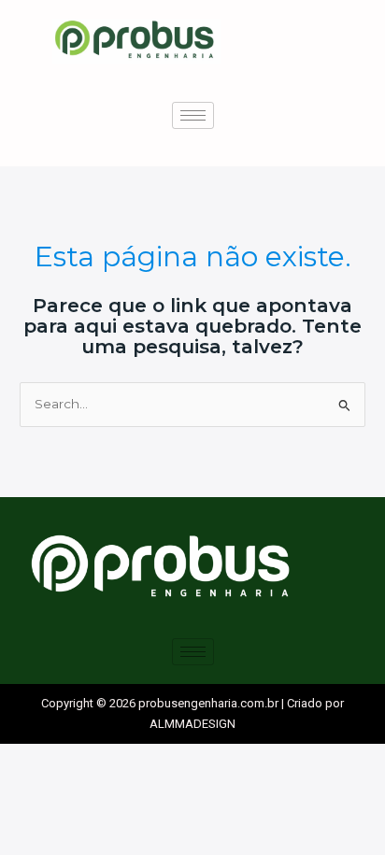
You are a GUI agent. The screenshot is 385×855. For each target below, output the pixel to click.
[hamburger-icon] (193, 115)
